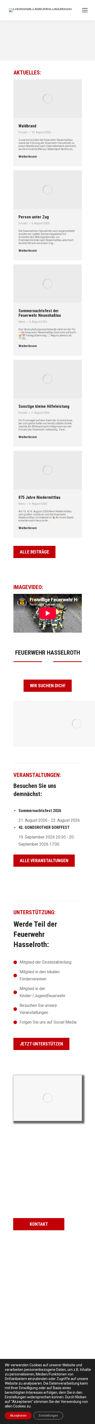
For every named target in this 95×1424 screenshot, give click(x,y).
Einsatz (23, 132)
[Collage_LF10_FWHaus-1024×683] (47, 1098)
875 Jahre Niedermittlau (39, 497)
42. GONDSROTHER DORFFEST (44, 827)
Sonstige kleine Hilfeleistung (43, 406)
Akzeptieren (18, 1415)
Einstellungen (48, 1415)
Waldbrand (27, 126)
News (21, 321)
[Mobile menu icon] (85, 10)
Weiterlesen (27, 156)
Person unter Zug (33, 217)
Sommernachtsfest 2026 (39, 810)
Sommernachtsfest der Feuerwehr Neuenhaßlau (39, 313)
